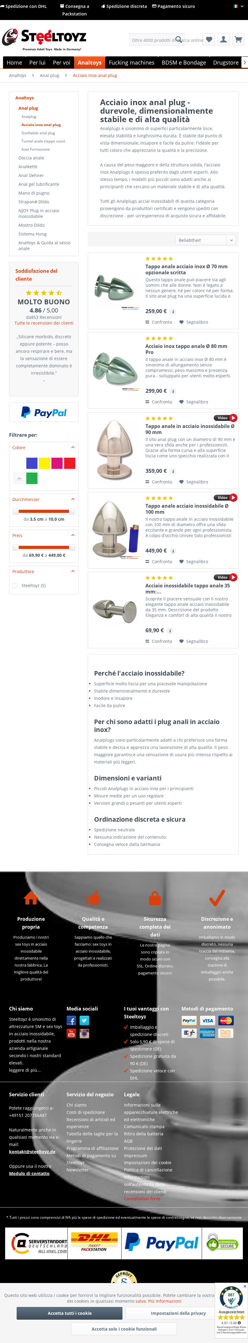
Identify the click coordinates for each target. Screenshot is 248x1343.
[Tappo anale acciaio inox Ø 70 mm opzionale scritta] (115, 291)
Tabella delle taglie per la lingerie (92, 1137)
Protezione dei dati (143, 1148)
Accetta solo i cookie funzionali (124, 1329)
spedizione (105, 1217)
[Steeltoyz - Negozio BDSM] (54, 44)
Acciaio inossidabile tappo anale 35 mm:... (187, 589)
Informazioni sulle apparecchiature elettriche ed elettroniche (151, 1112)
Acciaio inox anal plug (41, 124)
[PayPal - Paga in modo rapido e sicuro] (44, 412)
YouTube (72, 1034)
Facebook (72, 1021)
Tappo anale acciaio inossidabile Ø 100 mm (187, 509)
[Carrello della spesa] (238, 39)
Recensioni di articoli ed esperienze (91, 1123)
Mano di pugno (33, 193)
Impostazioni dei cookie (147, 1162)
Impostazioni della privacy (178, 1313)
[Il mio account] (223, 39)
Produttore (23, 571)
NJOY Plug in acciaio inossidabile (38, 213)
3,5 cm (37, 519)
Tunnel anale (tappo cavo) (43, 141)
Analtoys (24, 98)
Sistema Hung (32, 234)
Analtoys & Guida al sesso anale (44, 245)
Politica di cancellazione (148, 1170)
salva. (141, 1301)
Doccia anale (31, 158)
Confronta (161, 322)
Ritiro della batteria (143, 1134)
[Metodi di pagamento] (208, 1027)
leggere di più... (25, 1070)
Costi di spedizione (86, 1112)
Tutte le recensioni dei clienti (44, 323)
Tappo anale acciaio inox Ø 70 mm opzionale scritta (186, 269)
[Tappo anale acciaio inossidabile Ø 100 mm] (115, 530)
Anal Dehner (31, 175)
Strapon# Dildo (33, 202)
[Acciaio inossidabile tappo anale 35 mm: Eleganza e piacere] (115, 610)
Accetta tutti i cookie (70, 1313)
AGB (128, 1141)
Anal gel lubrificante (38, 184)
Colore (18, 447)
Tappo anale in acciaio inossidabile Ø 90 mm (190, 429)
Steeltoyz (33, 585)
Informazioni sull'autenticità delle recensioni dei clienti (145, 1184)
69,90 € (37, 555)
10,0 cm (56, 519)
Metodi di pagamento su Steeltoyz (91, 1159)
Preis (17, 535)
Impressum (135, 1155)
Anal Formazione (35, 149)
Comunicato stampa (144, 1126)
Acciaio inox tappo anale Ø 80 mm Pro (186, 349)
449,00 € (56, 555)
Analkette (28, 166)
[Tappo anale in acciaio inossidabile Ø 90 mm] (115, 451)
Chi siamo (76, 1105)
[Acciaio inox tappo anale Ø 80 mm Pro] (115, 371)
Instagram (85, 1034)
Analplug (28, 116)
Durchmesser (26, 499)
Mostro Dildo (31, 225)
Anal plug (28, 108)
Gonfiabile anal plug (38, 132)
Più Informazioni (164, 1301)
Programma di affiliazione (93, 1148)
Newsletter (78, 1170)
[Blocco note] (209, 39)
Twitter (85, 1021)
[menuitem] (157, 39)
